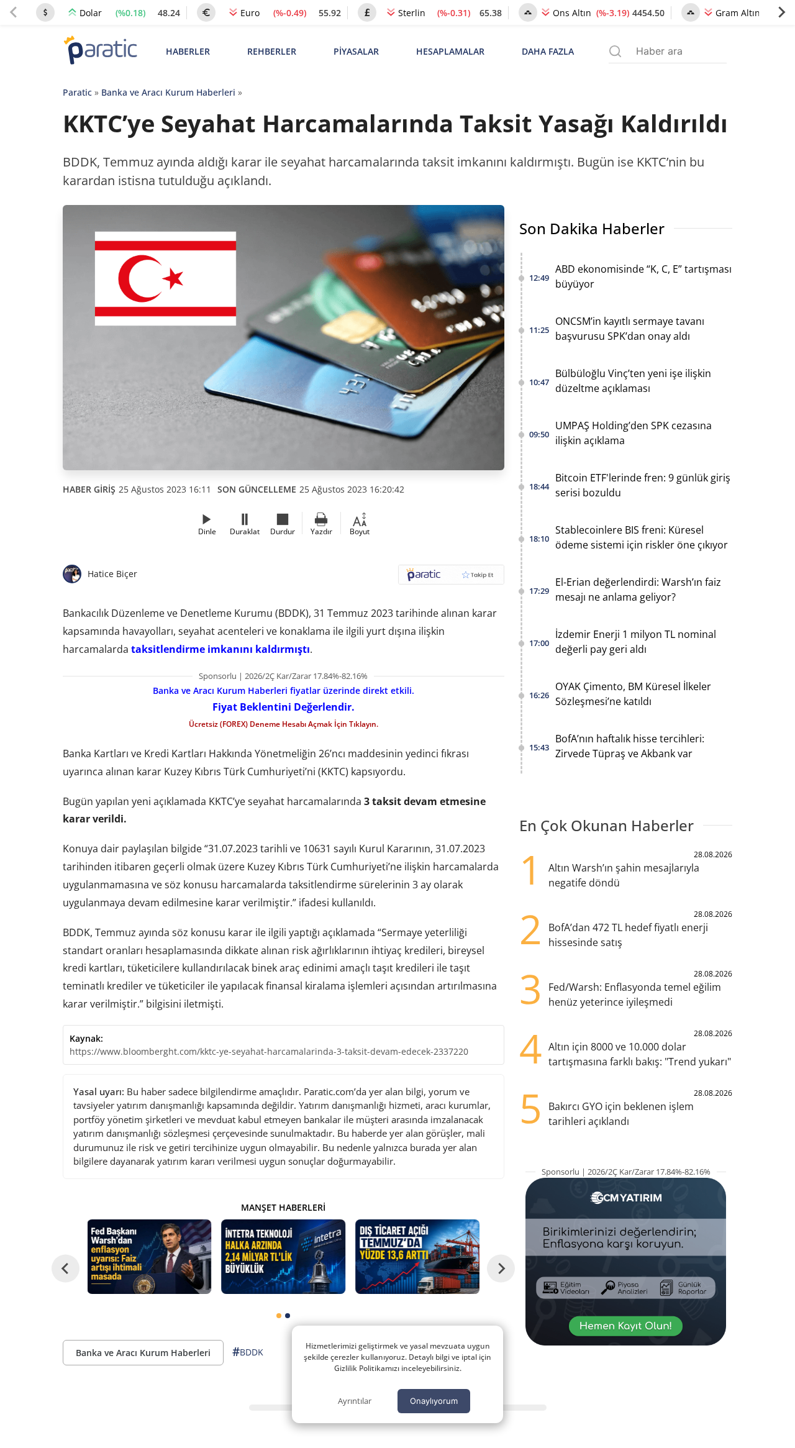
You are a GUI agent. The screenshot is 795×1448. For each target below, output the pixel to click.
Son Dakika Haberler (592, 228)
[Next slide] (781, 12)
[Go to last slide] (66, 1269)
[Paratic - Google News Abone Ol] (451, 579)
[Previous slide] (14, 12)
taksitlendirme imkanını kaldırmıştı (220, 649)
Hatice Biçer (112, 574)
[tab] (278, 1315)
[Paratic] (100, 51)
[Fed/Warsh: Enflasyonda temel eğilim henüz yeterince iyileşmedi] (150, 1256)
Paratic (77, 92)
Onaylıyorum (434, 1401)
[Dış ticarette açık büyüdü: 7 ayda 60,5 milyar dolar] (417, 1256)
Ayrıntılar (354, 1400)
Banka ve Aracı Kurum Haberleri (168, 92)
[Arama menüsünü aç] (615, 51)
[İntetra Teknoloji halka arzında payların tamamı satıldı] (283, 1256)
